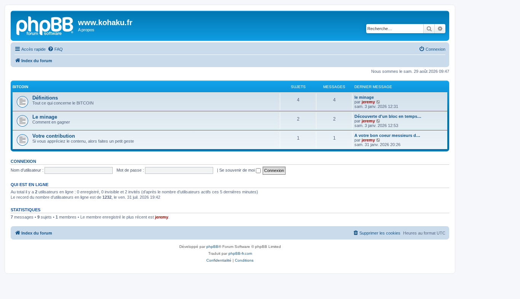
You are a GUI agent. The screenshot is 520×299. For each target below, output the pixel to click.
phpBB (212, 246)
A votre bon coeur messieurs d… (387, 135)
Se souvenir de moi (237, 170)
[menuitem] (55, 49)
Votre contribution (53, 136)
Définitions (45, 98)
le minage (364, 97)
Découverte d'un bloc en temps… (387, 116)
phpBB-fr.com (240, 253)
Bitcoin (20, 87)
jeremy (368, 102)
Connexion (23, 161)
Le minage (44, 117)
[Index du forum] (45, 25)
